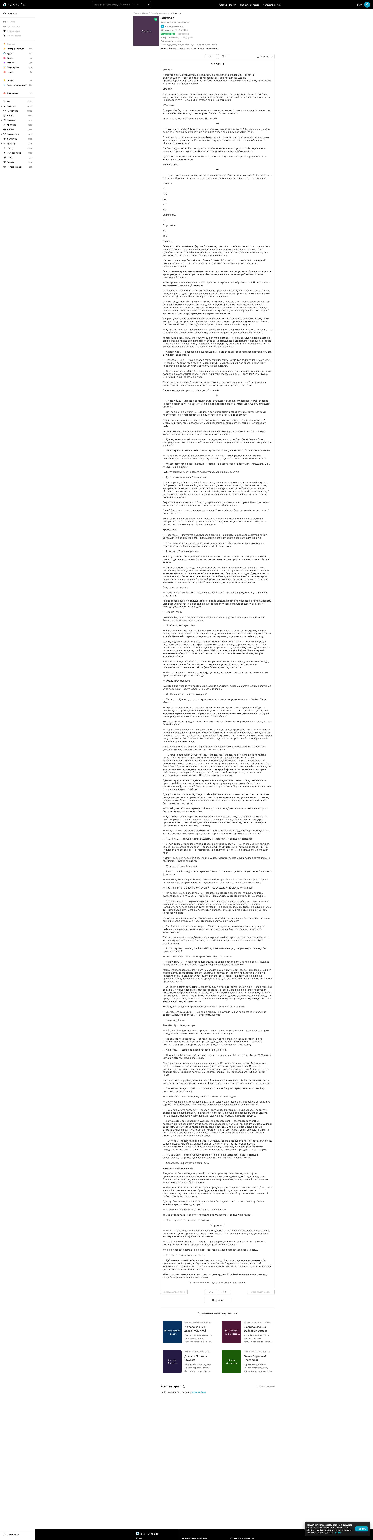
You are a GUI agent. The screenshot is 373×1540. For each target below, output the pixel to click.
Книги (136, 13)
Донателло (176, 41)
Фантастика (13, 134)
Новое (10, 72)
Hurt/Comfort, (184, 44)
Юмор (10, 148)
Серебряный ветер (160, 13)
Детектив (12, 139)
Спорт (10, 157)
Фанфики (173, 37)
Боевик (10, 162)
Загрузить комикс (272, 4)
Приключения (14, 153)
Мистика (11, 125)
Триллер (11, 143)
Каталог (139, 1538)
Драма (189, 37)
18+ (9, 101)
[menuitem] (17, 13)
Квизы (10, 80)
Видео (10, 58)
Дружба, (172, 44)
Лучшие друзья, (199, 44)
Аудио (10, 53)
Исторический (14, 167)
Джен (145, 13)
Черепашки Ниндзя (179, 22)
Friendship (212, 44)
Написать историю (249, 4)
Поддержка (13, 1534)
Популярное (13, 67)
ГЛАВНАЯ (12, 13)
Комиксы (11, 62)
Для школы (12, 93)
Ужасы (10, 115)
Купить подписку (227, 4)
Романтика (12, 111)
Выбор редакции (15, 48)
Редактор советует (17, 85)
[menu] (17, 89)
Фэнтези (11, 120)
